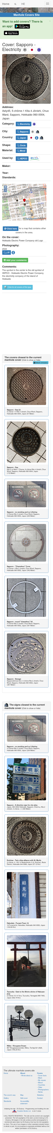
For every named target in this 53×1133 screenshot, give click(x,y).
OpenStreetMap (31, 218)
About (22, 1073)
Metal (22, 150)
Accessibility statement (24, 1102)
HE (23, 4)
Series (40, 1092)
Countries (41, 1085)
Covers (40, 1073)
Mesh (40, 1078)
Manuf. (40, 1082)
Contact (40, 1098)
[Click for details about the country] (36, 137)
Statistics (40, 1095)
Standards (7, 1101)
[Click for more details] (26, 386)
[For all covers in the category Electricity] (39, 49)
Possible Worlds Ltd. (24, 1111)
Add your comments (16, 260)
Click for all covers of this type (19, 287)
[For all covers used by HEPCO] (34, 158)
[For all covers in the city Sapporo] (24, 49)
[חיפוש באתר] (15, 3)
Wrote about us (26, 1075)
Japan (22, 137)
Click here (11, 228)
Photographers (43, 1089)
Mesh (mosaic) (41, 362)
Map (21, 1095)
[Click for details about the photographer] (13, 252)
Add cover (24, 1098)
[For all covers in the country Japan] (32, 49)
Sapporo (23, 131)
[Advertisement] (26, 320)
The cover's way (10, 1095)
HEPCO (23, 158)
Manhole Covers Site (27, 15)
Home (5, 4)
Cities (40, 1087)
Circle (22, 145)
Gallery (6, 1098)
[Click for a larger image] (26, 79)
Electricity (24, 123)
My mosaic (42, 1080)
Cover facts (42, 1075)
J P (7, 252)
